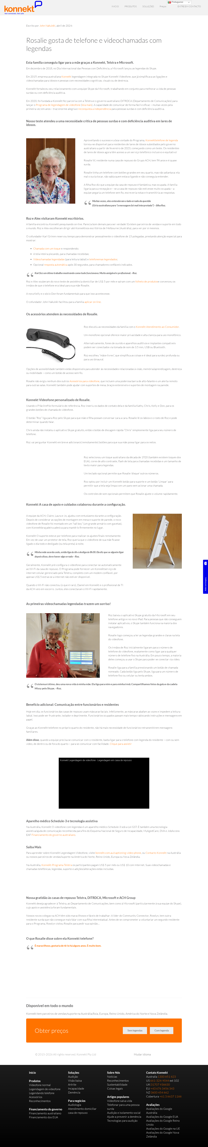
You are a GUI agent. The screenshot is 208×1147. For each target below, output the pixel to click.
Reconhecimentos (40, 1101)
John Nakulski (47, 25)
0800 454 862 (160, 1092)
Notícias (112, 1076)
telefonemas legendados (103, 259)
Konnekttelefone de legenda (161, 140)
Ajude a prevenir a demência (124, 1116)
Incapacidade (76, 1088)
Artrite (72, 1084)
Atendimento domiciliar (82, 1108)
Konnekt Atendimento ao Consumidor (157, 326)
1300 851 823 (167, 1076)
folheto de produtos (146, 281)
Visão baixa (75, 1080)
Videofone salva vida (119, 1101)
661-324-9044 (159, 1080)
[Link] (23, 7)
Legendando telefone (41, 1093)
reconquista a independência (94, 109)
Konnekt (66, 76)
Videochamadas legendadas (49, 259)
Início (32, 1072)
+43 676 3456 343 (162, 1088)
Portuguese (177, 2)
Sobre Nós (113, 1072)
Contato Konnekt (157, 1072)
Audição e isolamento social (124, 1112)
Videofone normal (40, 1085)
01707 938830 (160, 1084)
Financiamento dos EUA (43, 1117)
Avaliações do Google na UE (163, 1128)
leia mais (87, 105)
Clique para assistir (121, 744)
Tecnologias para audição (122, 1120)
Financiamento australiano (45, 1113)
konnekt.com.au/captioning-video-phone (118, 852)
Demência (74, 1092)
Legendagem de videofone (44, 1089)
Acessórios (35, 1097)
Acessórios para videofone (84, 381)
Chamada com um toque (47, 248)
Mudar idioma (142, 1054)
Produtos (35, 1081)
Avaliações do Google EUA (162, 1116)
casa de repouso (78, 1112)
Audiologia (74, 1105)
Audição (73, 1076)
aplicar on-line (92, 302)
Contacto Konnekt (156, 852)
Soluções (73, 1072)
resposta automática (55, 264)
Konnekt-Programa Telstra (56, 865)
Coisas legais (115, 1088)
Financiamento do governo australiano (53, 835)
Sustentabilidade (117, 1084)
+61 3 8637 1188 (170, 1096)
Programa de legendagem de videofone (58, 105)
